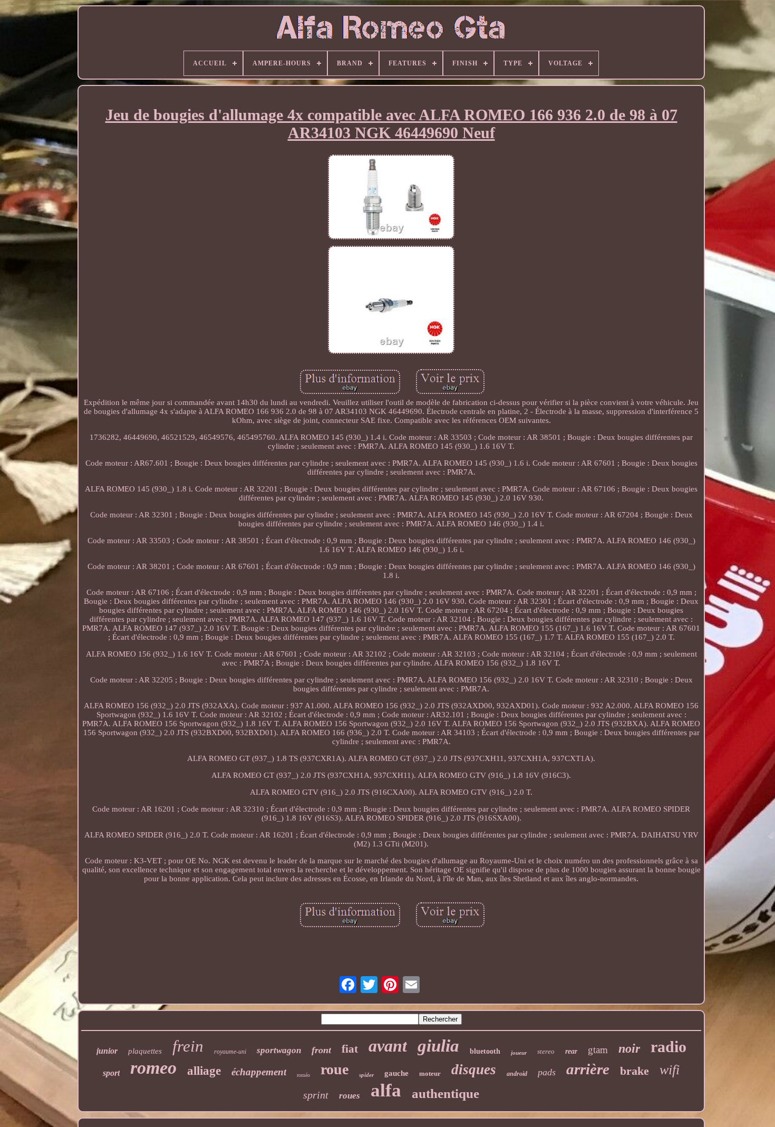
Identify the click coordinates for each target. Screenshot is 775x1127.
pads (547, 1072)
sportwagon (279, 1050)
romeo (153, 1067)
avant (388, 1045)
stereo (546, 1051)
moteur (430, 1073)
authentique (445, 1093)
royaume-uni (230, 1051)
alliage (204, 1070)
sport (111, 1072)
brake (634, 1070)
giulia (438, 1045)
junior (107, 1050)
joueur (519, 1052)
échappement (258, 1071)
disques (473, 1069)
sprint (315, 1095)
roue (334, 1069)
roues (349, 1096)
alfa (386, 1090)
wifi (670, 1069)
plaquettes (145, 1051)
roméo (303, 1075)
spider (366, 1075)
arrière (587, 1069)
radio (668, 1046)
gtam (598, 1049)
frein (188, 1046)
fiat (350, 1049)
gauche (396, 1073)
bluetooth (485, 1051)
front (321, 1050)
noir (629, 1048)
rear (571, 1051)
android (517, 1073)
